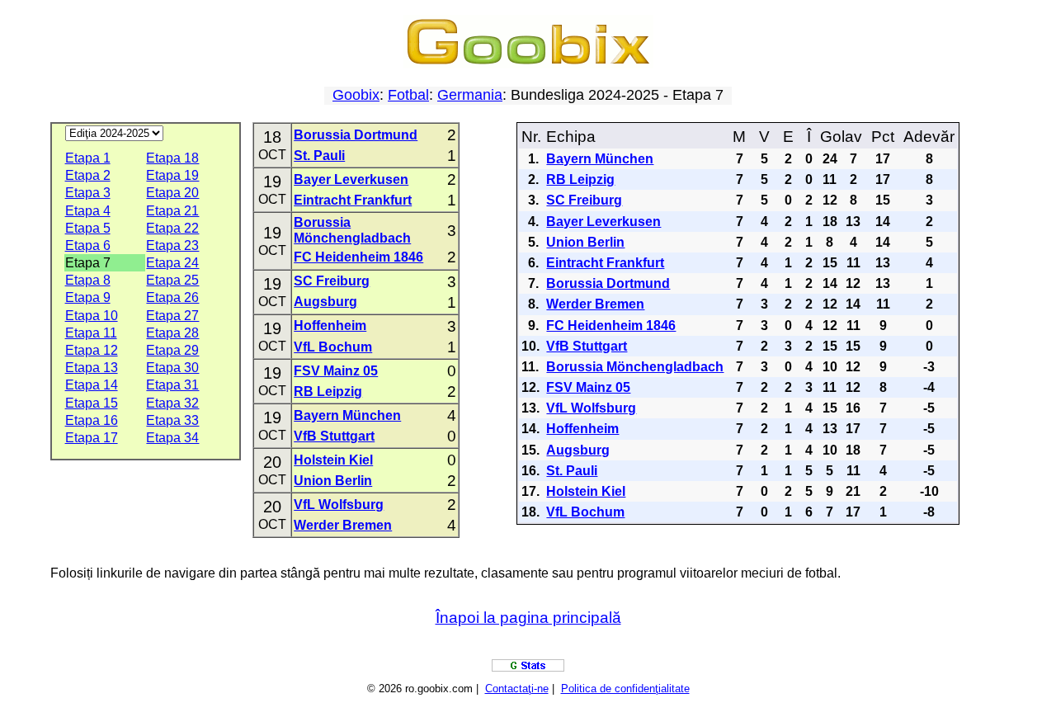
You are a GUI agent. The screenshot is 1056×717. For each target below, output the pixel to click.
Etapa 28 (172, 333)
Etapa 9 (88, 297)
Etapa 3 (88, 193)
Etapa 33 (172, 420)
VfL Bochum (333, 347)
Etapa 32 (172, 403)
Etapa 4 (88, 211)
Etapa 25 (172, 280)
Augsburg (325, 302)
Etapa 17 (91, 438)
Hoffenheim (330, 325)
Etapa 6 (88, 245)
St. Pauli (319, 156)
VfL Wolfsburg (339, 505)
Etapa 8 (88, 280)
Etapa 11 (91, 333)
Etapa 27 (172, 316)
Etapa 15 (91, 403)
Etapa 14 (91, 385)
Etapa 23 (172, 245)
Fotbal (408, 95)
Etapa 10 (91, 316)
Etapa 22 (172, 228)
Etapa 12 (91, 350)
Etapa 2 (88, 175)
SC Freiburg (332, 281)
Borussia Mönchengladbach (635, 367)
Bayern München (347, 415)
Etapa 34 (172, 438)
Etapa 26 (172, 297)
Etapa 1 (88, 158)
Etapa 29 (172, 350)
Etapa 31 (172, 385)
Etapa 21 (172, 211)
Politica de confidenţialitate (625, 688)
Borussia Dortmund (355, 135)
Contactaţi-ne (517, 688)
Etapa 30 (172, 368)
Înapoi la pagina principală (528, 617)
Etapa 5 (88, 228)
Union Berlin (333, 481)
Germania (469, 95)
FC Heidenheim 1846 (358, 257)
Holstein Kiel (333, 460)
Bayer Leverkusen (351, 179)
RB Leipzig (328, 391)
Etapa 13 (91, 368)
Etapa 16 (91, 420)
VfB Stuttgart (334, 436)
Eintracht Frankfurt (353, 200)
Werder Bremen (343, 525)
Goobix (356, 95)
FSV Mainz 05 (336, 371)
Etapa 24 (172, 263)
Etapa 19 (172, 175)
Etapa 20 (172, 193)
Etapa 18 (172, 158)
